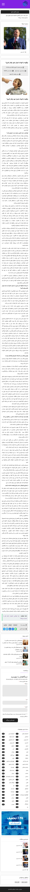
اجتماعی (22, 737)
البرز (8, 749)
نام (26, 699)
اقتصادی (22, 749)
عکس (22, 779)
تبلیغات (22, 758)
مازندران (22, 801)
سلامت (22, 773)
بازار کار (8, 752)
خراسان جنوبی (22, 764)
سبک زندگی (17, 71)
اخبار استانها (8, 737)
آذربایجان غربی (8, 734)
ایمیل (26, 707)
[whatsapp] (15, 629)
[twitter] (4, 629)
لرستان (8, 798)
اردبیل (22, 746)
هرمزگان (22, 804)
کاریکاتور (22, 789)
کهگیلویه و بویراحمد (22, 795)
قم (8, 785)
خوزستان (8, 767)
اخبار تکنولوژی (8, 740)
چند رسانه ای (22, 761)
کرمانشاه (15, 625)
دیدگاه (25, 684)
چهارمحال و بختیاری (8, 761)
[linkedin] (10, 629)
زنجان (22, 770)
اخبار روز (22, 743)
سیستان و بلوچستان (8, 776)
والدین (5, 625)
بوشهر (22, 755)
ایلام (22, 752)
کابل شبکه (17, 882)
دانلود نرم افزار (24, 882)
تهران (8, 758)
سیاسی (22, 776)
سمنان (8, 773)
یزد (22, 807)
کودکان (10, 625)
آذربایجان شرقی (22, 734)
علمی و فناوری (8, 779)
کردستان (8, 789)
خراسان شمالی (22, 767)
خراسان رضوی (8, 764)
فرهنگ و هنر (8, 782)
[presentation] (27, 40)
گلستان (8, 795)
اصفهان (8, 746)
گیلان (22, 798)
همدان (8, 804)
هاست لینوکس (15, 889)
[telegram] (7, 629)
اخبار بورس (22, 740)
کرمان (22, 792)
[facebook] (13, 629)
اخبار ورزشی (8, 743)
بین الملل (8, 755)
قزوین (22, 785)
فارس (22, 782)
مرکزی (8, 801)
